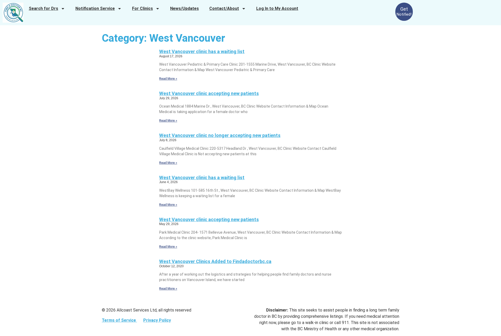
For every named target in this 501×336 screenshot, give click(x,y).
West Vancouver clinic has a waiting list (201, 51)
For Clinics (142, 8)
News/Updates (184, 8)
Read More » (168, 78)
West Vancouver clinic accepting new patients (209, 93)
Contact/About (224, 8)
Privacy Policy (157, 320)
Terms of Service (119, 320)
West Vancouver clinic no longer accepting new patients (220, 135)
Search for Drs (43, 8)
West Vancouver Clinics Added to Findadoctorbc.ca (215, 261)
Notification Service (95, 8)
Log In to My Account (277, 8)
